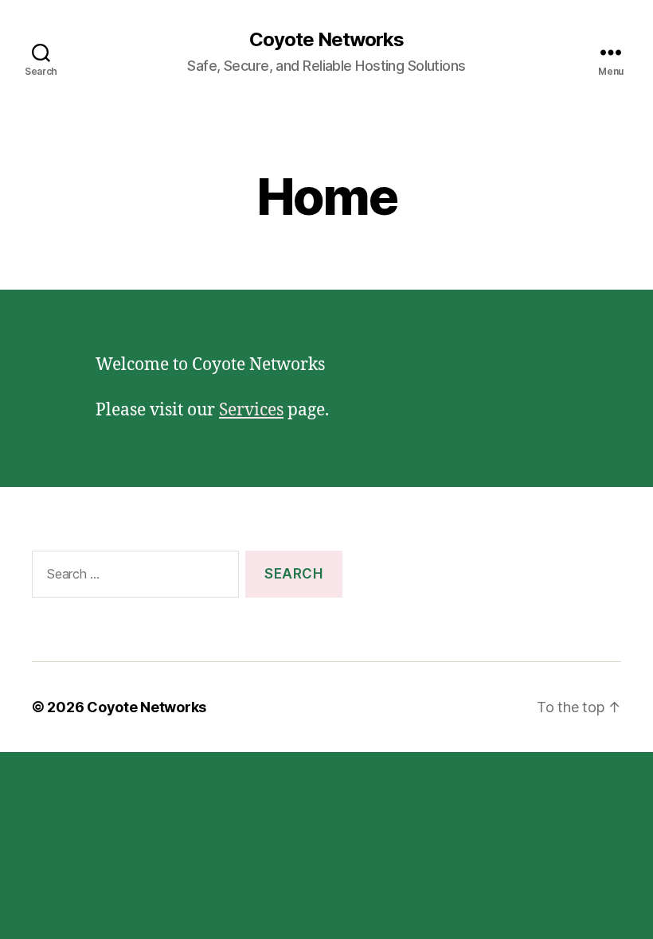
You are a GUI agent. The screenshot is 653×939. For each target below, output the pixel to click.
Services (251, 410)
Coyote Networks (326, 39)
